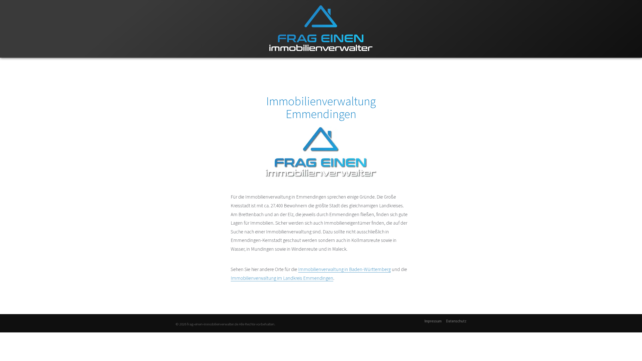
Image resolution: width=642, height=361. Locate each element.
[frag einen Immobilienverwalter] (321, 56)
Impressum (433, 321)
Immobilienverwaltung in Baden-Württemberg (344, 269)
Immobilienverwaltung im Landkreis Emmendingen (282, 278)
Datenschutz (456, 321)
